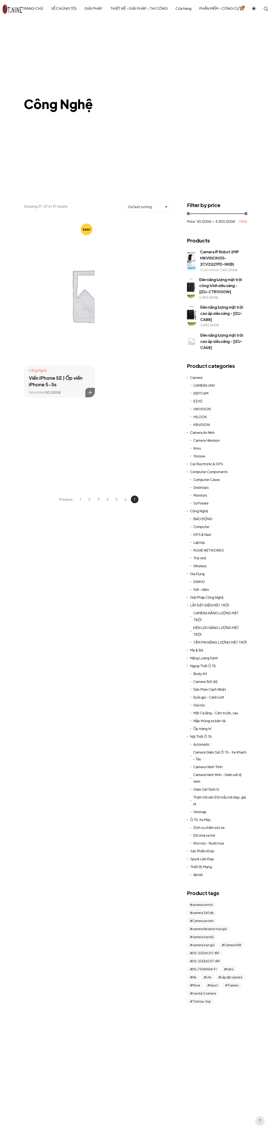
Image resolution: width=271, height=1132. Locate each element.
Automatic (201, 744)
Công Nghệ (38, 370)
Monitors (200, 495)
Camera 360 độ (205, 681)
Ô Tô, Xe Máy (200, 819)
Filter (243, 221)
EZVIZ (198, 401)
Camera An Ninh (202, 432)
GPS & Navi (202, 534)
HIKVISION (202, 409)
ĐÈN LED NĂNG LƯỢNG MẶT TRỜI (216, 631)
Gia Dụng (197, 574)
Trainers (233, 985)
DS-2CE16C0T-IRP (205, 953)
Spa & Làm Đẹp (202, 859)
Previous (66, 499)
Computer (201, 526)
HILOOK (200, 417)
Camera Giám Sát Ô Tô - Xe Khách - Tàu (219, 755)
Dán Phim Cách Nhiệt (209, 689)
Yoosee (199, 456)
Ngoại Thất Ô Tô (203, 666)
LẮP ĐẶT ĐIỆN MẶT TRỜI (209, 605)
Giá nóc (199, 705)
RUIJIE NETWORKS (208, 550)
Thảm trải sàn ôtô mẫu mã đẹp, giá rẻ (219, 800)
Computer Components (209, 471)
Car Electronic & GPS (206, 464)
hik (194, 977)
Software (201, 503)
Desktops (201, 487)
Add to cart (90, 392)
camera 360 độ (203, 913)
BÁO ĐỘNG (202, 519)
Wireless (200, 566)
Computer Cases (206, 479)
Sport (214, 985)
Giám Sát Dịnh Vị (206, 789)
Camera (196, 377)
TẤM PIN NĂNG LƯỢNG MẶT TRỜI (220, 642)
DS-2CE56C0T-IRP (206, 961)
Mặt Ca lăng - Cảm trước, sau (215, 713)
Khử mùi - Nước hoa (208, 843)
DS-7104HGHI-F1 (204, 969)
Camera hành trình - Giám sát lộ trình (217, 778)
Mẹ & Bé (196, 650)
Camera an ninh (203, 921)
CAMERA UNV (204, 385)
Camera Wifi (232, 945)
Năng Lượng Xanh (204, 658)
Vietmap (199, 812)
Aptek (198, 874)
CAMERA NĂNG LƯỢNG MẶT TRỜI (216, 616)
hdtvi (230, 969)
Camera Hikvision (206, 440)
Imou (197, 448)
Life (208, 977)
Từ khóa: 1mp (201, 1001)
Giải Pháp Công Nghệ (207, 597)
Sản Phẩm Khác (202, 851)
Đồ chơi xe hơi (204, 835)
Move (196, 985)
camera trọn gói (203, 945)
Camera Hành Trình (208, 767)
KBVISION (201, 424)
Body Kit (200, 673)
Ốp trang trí (202, 728)
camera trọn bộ (203, 937)
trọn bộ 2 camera (204, 993)
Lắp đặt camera (231, 977)
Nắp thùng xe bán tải (209, 721)
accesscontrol (202, 904)
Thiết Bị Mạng (201, 866)
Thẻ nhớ (199, 558)
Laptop (199, 542)
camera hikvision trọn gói (209, 929)
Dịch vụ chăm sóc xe (209, 827)
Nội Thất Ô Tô (201, 736)
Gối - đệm (201, 589)
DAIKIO (199, 581)
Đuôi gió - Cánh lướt (208, 697)
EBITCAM (200, 393)
